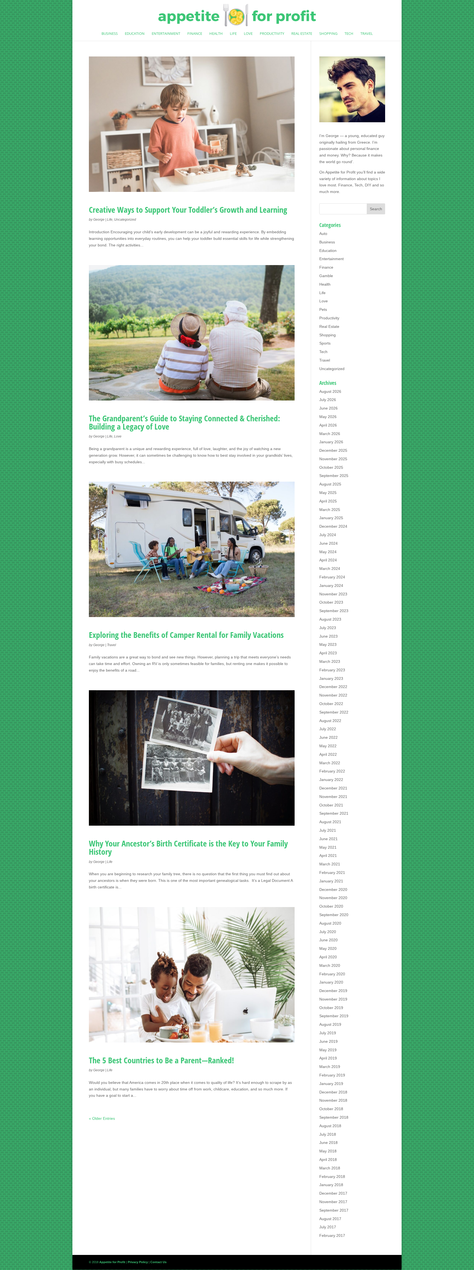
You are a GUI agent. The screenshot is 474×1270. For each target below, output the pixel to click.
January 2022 (331, 779)
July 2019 (327, 1033)
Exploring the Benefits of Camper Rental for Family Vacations (186, 634)
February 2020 (332, 974)
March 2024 (329, 568)
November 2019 (333, 999)
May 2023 (328, 644)
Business (109, 34)
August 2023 (330, 619)
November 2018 (333, 1100)
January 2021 (331, 881)
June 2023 (328, 636)
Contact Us (158, 1262)
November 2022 (333, 695)
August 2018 (330, 1126)
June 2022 (328, 737)
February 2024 (332, 577)
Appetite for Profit (340, 172)
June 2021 (328, 839)
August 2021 (330, 822)
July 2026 (327, 399)
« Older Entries (102, 1118)
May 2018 (328, 1151)
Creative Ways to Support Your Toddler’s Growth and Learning (188, 209)
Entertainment (166, 34)
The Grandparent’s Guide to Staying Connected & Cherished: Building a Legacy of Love (184, 422)
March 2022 (329, 763)
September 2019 (333, 1016)
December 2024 (333, 526)
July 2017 (327, 1227)
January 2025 (331, 518)
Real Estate (301, 34)
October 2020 (331, 906)
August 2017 (330, 1219)
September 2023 (333, 611)
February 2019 (332, 1075)
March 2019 (329, 1066)
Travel (366, 34)
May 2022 (328, 746)
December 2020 (333, 889)
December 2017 (333, 1193)
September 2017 (333, 1210)
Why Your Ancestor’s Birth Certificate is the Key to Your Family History (188, 847)
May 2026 (328, 416)
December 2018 (333, 1092)
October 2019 (331, 1007)
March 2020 (329, 965)
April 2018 (328, 1159)
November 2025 (333, 459)
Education (135, 34)
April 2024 (328, 560)
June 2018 (328, 1142)
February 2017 (332, 1235)
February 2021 (332, 872)
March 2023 (329, 661)
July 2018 (327, 1134)
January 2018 (331, 1185)
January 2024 (331, 585)
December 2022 (333, 686)
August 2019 (330, 1024)
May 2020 (328, 948)
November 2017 (333, 1202)
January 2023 (331, 678)
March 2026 (329, 433)
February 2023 (332, 670)
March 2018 (329, 1168)
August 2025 (330, 484)
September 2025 (333, 475)
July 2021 (327, 830)
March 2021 (329, 864)
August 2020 (330, 923)
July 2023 (327, 628)
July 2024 (327, 535)
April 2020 (328, 957)
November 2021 (333, 796)
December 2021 (333, 788)
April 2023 (328, 653)
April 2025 (328, 501)
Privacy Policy (138, 1262)
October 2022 (331, 703)
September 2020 (333, 915)
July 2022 (327, 729)
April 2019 (328, 1058)
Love (248, 34)
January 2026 (331, 442)
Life (233, 34)
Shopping (328, 34)
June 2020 (328, 940)
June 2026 (328, 408)
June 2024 (328, 543)
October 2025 (331, 467)
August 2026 (330, 391)
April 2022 (328, 754)
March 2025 (329, 509)
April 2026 (328, 425)
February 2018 (332, 1176)
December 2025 (333, 450)
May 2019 (328, 1050)
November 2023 (333, 594)
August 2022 (330, 720)
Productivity (272, 34)
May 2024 (328, 552)
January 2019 (331, 1083)
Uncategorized (125, 219)
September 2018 (333, 1117)
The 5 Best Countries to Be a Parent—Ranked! (161, 1060)
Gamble (326, 276)
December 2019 (333, 990)
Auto (323, 233)
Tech (349, 34)
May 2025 (328, 492)
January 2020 (331, 982)
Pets (323, 309)
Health (216, 34)
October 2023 (331, 602)
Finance (194, 34)
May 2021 (328, 847)
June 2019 (328, 1041)
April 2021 (328, 855)
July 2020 (327, 932)
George (99, 219)
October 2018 (331, 1109)
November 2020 (333, 898)
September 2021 (333, 813)
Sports (325, 343)
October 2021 (331, 805)
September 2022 (333, 712)
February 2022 (332, 771)
